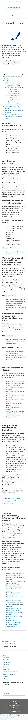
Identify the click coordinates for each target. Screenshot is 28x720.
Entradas (6, 664)
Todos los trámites (9, 660)
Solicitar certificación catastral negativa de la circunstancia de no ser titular (15, 341)
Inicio (4, 655)
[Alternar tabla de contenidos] (22, 74)
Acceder (14, 701)
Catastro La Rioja (9, 641)
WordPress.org (14, 708)
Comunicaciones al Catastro (15, 577)
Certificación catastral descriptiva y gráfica (14, 84)
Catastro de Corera (10, 646)
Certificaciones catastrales (13, 81)
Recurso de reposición (13, 585)
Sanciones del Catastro (13, 626)
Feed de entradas (14, 703)
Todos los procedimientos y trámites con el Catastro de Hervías (13, 116)
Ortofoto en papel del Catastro (15, 411)
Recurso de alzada (12, 595)
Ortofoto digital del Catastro (15, 413)
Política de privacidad (10, 672)
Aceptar (9, 719)
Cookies (5, 676)
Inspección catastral (12, 624)
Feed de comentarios (14, 705)
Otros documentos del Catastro (12, 107)
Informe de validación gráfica (15, 381)
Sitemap (5, 679)
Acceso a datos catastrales (14, 587)
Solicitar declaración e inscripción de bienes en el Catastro (13, 501)
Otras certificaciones (14, 104)
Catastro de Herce (10, 644)
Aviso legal (18, 1)
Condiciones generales (10, 674)
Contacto (11, 1)
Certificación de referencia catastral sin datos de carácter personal (15, 357)
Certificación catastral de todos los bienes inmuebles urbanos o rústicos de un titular (15, 90)
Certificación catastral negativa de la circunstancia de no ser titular (15, 99)
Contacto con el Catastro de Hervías (13, 78)
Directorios (6, 662)
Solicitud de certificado (13, 593)
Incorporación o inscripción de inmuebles (14, 111)
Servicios (6, 657)
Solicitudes (9, 579)
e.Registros (14, 7)
